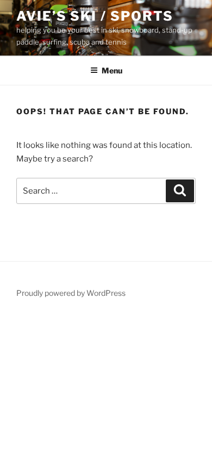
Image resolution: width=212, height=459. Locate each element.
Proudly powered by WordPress (71, 292)
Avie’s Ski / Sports (94, 16)
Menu (112, 70)
